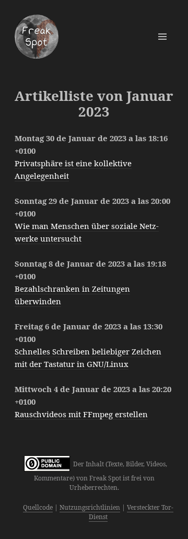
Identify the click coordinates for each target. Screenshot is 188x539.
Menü (162, 37)
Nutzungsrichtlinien (90, 507)
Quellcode (38, 507)
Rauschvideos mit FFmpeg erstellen (81, 414)
